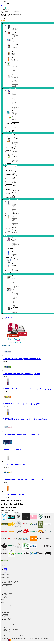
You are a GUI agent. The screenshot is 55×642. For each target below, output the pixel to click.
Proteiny (14, 181)
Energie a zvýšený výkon (15, 81)
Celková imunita (15, 114)
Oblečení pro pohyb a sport (12, 247)
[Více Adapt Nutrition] (4, 520)
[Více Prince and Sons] (47, 542)
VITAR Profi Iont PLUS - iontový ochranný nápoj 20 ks (23, 479)
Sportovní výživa (10, 165)
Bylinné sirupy (15, 142)
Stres (13, 73)
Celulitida (14, 50)
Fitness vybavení (15, 249)
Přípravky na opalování (14, 218)
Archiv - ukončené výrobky (14, 304)
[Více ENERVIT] (4, 534)
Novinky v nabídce (7, 593)
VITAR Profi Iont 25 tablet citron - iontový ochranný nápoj (25, 419)
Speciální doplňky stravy (11, 117)
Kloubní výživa (15, 28)
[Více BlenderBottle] (47, 520)
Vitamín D (14, 97)
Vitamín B (14, 94)
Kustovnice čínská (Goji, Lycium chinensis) (15, 285)
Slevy (4, 596)
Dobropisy (5, 615)
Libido (13, 41)
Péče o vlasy (14, 208)
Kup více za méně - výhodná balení (15, 294)
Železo (13, 106)
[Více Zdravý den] (4, 563)
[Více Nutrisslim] (18, 542)
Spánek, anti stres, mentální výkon (12, 64)
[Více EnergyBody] (47, 527)
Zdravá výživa (9, 133)
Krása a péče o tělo (10, 199)
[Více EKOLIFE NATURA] (40, 527)
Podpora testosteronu (11, 183)
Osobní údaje (6, 612)
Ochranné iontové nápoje (15, 120)
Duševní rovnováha (14, 71)
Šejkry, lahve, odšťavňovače (12, 238)
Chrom (16, 101)
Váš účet (3, 607)
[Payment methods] (8, 640)
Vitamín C (14, 95)
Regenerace (14, 82)
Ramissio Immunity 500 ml (13, 494)
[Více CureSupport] (18, 527)
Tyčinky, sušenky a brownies (10, 197)
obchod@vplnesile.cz (19, 636)
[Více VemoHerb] (18, 556)
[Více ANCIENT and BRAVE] (26, 520)
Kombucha (14, 282)
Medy (13, 141)
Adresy (5, 616)
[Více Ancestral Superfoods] (18, 520)
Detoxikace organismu (14, 55)
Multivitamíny (14, 99)
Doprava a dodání (7, 580)
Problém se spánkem (14, 67)
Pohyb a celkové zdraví (12, 111)
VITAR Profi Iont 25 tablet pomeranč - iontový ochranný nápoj (27, 389)
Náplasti (13, 225)
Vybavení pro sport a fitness (13, 236)
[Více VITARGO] (40, 556)
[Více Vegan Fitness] (11, 556)
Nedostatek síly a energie (12, 75)
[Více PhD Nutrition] (40, 542)
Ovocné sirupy (15, 143)
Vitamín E (14, 98)
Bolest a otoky (15, 29)
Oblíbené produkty (14, 300)
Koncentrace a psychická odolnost (15, 85)
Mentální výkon (15, 69)
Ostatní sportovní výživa (10, 179)
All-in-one (14, 166)
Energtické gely (15, 171)
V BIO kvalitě (14, 311)
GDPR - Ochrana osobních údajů (11, 581)
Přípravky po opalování (14, 221)
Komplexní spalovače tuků (15, 35)
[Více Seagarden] (33, 549)
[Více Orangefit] (33, 542)
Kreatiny (13, 177)
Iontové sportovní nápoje (10, 173)
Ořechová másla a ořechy (11, 146)
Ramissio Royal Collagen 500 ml (15, 464)
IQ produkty (14, 312)
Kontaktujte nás (7, 585)
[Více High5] (26, 534)
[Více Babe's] (33, 520)
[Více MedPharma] (33, 534)
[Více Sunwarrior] (4, 556)
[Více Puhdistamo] (4, 549)
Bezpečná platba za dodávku (10, 582)
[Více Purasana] (11, 549)
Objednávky (6, 614)
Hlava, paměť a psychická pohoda (12, 122)
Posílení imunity (15, 60)
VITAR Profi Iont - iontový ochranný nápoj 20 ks (21, 434)
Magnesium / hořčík (14, 103)
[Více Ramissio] (18, 549)
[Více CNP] (11, 527)
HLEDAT (16, 11)
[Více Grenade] (11, 534)
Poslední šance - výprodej (15, 298)
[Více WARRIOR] (47, 556)
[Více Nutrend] (11, 542)
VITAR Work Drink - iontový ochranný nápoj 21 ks (22, 404)
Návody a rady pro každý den (10, 605)
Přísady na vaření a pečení (11, 149)
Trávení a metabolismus (11, 128)
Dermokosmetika (16, 213)
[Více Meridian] (40, 534)
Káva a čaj (14, 144)
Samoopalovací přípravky (15, 224)
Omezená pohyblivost (11, 26)
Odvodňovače (15, 36)
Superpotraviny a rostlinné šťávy (12, 156)
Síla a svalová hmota (15, 78)
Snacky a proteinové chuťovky (11, 186)
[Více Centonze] (4, 527)
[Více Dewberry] (26, 527)
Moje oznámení (7, 619)
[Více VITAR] (33, 556)
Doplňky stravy (9, 88)
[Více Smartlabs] (40, 549)
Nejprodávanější (7, 594)
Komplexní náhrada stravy (15, 159)
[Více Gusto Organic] (18, 534)
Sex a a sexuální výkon (12, 39)
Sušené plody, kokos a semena (12, 152)
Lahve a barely (15, 242)
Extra (7, 274)
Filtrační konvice (15, 261)
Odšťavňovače (15, 243)
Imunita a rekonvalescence (12, 58)
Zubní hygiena (15, 234)
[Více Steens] (47, 549)
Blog (4, 313)
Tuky (13, 195)
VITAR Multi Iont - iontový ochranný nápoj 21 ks (21, 374)
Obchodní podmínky (8, 584)
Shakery (13, 240)
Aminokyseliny (15, 167)
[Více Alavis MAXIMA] (11, 520)
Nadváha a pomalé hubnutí (12, 32)
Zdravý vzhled (15, 108)
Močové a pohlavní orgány (11, 130)
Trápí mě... (8, 23)
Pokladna (3, 20)
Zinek (16, 104)
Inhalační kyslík (15, 254)
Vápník (13, 104)
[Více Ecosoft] (33, 527)
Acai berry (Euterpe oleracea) (14, 280)
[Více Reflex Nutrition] (26, 549)
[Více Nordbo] (4, 542)
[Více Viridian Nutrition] (26, 556)
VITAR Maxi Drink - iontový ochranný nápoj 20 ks (22, 359)
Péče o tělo (14, 209)
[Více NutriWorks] (26, 542)
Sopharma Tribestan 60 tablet (15, 449)
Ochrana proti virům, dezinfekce (11, 265)
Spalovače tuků (15, 190)
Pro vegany (14, 309)
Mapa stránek (6, 597)
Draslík (13, 101)
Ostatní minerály (15, 107)
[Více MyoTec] (47, 534)
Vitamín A (14, 93)
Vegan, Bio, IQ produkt (12, 307)
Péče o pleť (14, 204)
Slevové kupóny (7, 618)
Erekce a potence (15, 42)
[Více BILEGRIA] (40, 520)
